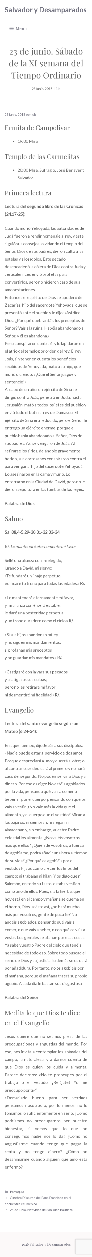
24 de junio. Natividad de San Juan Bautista (41, 1210)
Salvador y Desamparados (46, 9)
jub (58, 89)
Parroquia (17, 1192)
